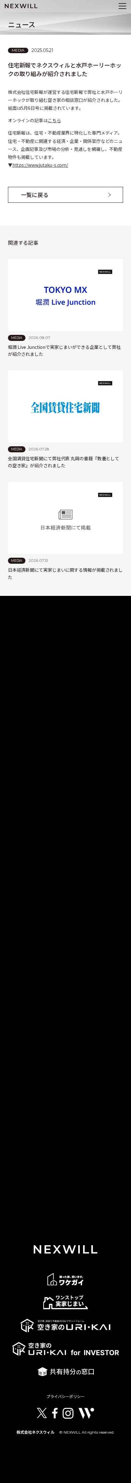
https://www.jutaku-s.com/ (40, 165)
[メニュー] (122, 6)
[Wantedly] (86, 1413)
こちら (54, 120)
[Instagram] (68, 1413)
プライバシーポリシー (65, 1396)
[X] (42, 1413)
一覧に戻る (35, 195)
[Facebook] (55, 1413)
